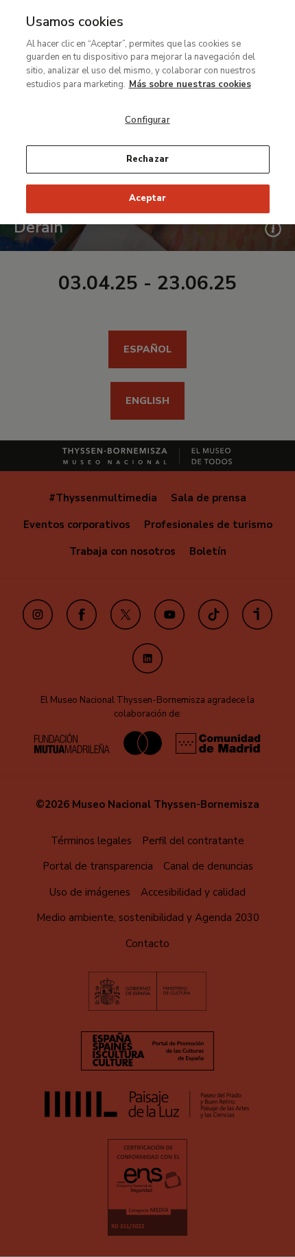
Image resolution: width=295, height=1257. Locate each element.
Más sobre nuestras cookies (190, 84)
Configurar (147, 120)
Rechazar (147, 159)
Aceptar (147, 198)
